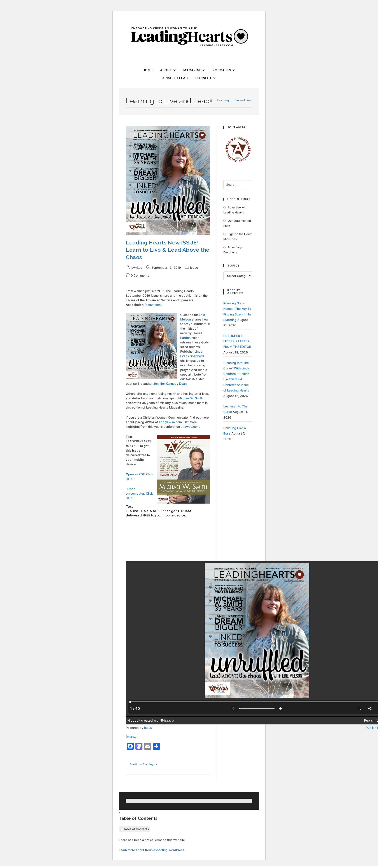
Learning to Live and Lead (234, 100)
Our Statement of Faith (237, 223)
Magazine (192, 70)
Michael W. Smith (190, 398)
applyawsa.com (170, 422)
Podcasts (222, 70)
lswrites (136, 267)
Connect (204, 78)
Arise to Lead (175, 78)
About (166, 70)
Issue (194, 267)
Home (148, 70)
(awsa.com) (153, 305)
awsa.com (191, 426)
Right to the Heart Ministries (237, 236)
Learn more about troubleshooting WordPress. (152, 850)
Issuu (148, 727)
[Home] (211, 100)
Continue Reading (145, 763)
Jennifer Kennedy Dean (170, 383)
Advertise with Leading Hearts (235, 210)
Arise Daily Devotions (232, 249)
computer (137, 493)
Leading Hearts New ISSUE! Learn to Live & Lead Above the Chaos (168, 249)
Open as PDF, (135, 474)
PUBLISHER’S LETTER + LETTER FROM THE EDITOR (237, 341)
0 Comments (140, 275)
